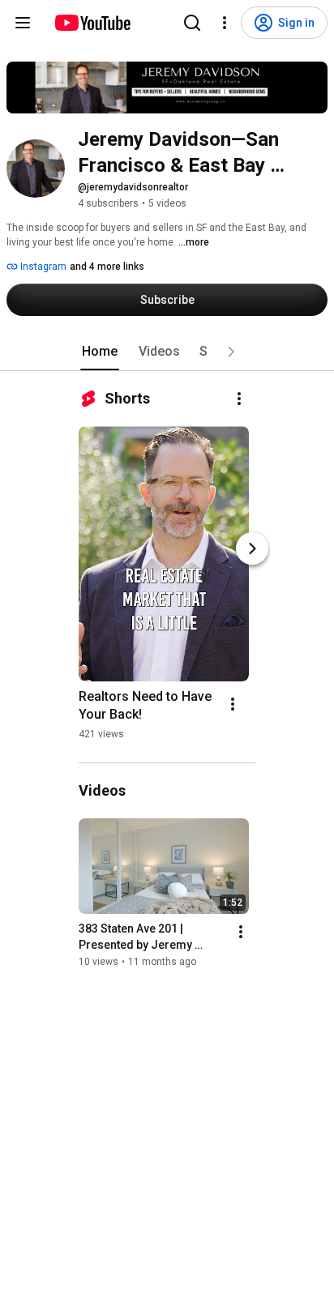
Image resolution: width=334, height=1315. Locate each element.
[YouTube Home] (92, 22)
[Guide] (22, 22)
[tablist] (167, 351)
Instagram (42, 266)
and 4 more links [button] (107, 266)
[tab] (99, 351)
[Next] (252, 548)
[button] (231, 351)
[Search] (192, 22)
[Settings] (224, 22)
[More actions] (239, 398)
